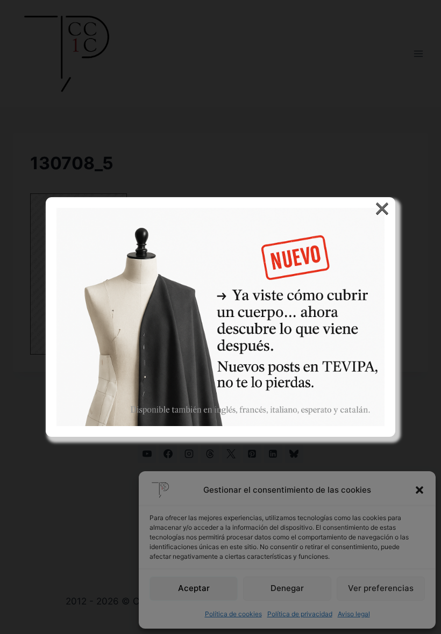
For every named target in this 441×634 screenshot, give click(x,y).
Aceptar (194, 588)
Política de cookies (233, 614)
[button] (419, 490)
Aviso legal (354, 614)
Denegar (287, 588)
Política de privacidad (299, 614)
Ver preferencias (381, 588)
